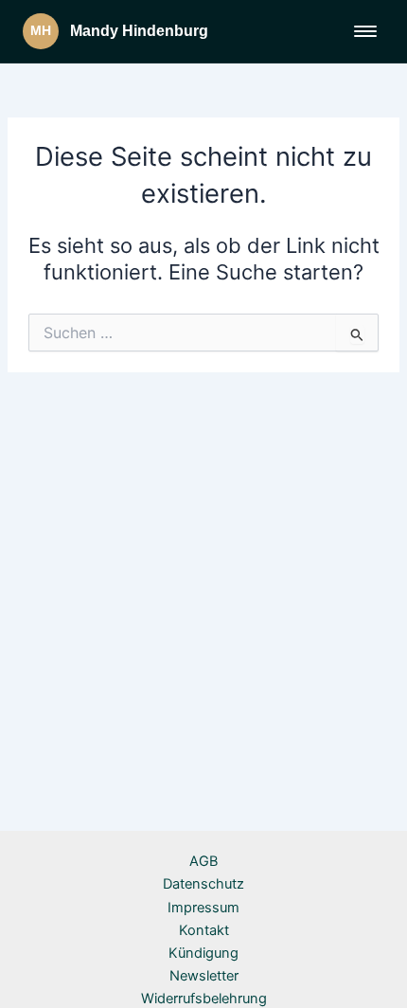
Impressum (203, 907)
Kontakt (204, 930)
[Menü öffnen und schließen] (365, 31)
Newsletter (204, 975)
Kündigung (203, 953)
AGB (203, 861)
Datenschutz (203, 883)
